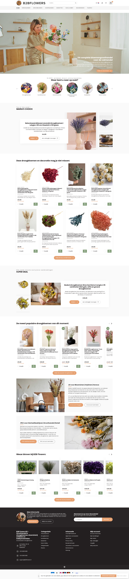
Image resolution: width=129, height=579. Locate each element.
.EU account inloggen (75, 405)
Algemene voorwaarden (72, 536)
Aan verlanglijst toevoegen (49, 138)
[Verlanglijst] (106, 2)
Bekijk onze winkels (47, 521)
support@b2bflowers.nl (25, 560)
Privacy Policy (69, 541)
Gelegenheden (80, 8)
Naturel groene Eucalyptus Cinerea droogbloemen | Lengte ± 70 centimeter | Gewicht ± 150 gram (76, 190)
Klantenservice (33, 521)
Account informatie (95, 533)
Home (18, 8)
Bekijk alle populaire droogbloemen (64, 373)
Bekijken (33, 138)
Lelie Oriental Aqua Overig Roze (25, 480)
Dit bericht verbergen (108, 576)
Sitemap (68, 550)
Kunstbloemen (49, 8)
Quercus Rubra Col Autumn (70, 480)
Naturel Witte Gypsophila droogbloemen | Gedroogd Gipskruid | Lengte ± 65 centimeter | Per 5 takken (70, 351)
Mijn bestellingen (94, 536)
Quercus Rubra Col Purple (92, 480)
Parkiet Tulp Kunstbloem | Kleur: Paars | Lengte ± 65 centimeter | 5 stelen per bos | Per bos (49, 351)
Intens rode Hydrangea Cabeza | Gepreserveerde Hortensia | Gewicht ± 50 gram (52, 190)
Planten (89, 8)
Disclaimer (68, 538)
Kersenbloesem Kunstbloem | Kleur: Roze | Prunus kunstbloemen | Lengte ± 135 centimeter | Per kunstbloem (26, 351)
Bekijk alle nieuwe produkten (63, 499)
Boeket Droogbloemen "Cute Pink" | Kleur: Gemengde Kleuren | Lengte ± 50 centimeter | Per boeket (93, 351)
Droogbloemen (37, 8)
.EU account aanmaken (92, 405)
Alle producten (94, 545)
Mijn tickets (93, 538)
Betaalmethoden (70, 543)
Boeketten (60, 8)
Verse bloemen (26, 8)
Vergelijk (21, 204)
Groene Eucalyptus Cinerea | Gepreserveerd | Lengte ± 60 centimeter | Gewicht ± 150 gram (77, 235)
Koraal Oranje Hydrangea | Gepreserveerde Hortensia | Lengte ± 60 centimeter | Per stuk (101, 235)
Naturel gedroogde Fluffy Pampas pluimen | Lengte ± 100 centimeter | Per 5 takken (26, 235)
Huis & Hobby (69, 8)
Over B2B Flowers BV (71, 533)
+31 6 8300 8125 (23, 551)
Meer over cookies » (122, 575)
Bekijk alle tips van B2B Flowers (63, 257)
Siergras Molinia (45, 480)
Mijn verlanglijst (94, 541)
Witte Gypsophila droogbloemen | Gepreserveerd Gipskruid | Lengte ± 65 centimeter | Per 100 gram (27, 190)
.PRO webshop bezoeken (28, 441)
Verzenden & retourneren (72, 545)
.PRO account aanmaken (46, 441)
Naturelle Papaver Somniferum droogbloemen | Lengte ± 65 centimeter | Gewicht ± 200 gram (101, 190)
